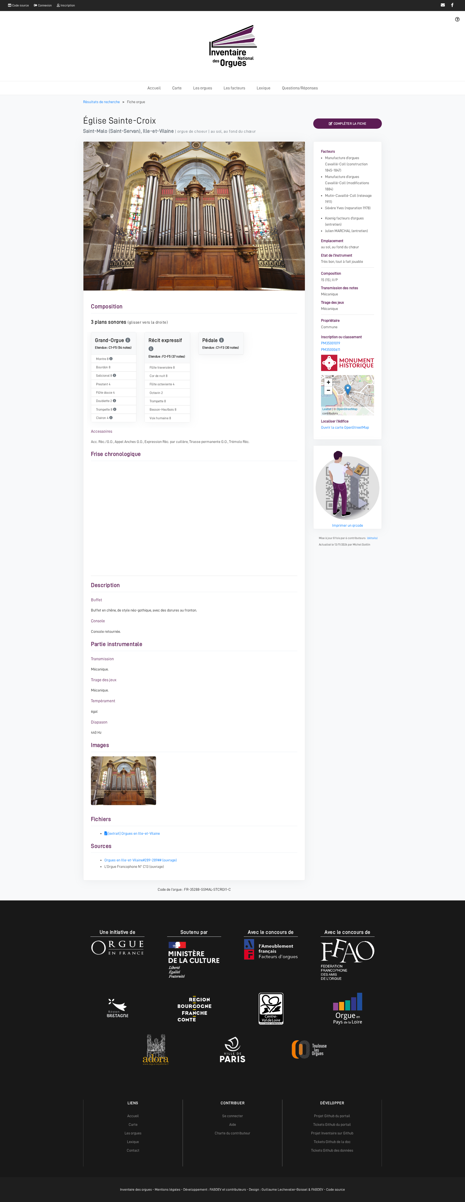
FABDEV (215, 1189)
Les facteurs (234, 88)
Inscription (67, 5)
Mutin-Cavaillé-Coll (340, 195)
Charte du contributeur (232, 1133)
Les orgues (202, 88)
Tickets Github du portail (332, 1124)
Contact (133, 1150)
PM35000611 (330, 349)
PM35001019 (330, 343)
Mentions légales (167, 1189)
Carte (177, 88)
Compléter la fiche (350, 123)
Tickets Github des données (332, 1150)
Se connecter (232, 1116)
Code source (20, 5)
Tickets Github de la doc (332, 1142)
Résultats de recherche (102, 102)
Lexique (263, 88)
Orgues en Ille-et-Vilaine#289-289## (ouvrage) (140, 860)
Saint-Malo (95, 131)
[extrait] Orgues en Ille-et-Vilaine (133, 833)
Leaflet (326, 409)
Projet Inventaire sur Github (332, 1133)
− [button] (328, 390)
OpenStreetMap (347, 409)
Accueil (154, 88)
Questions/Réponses (300, 88)
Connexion (44, 5)
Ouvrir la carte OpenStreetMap (345, 427)
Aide (232, 1124)
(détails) (372, 538)
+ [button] (328, 382)
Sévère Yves (334, 208)
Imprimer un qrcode (347, 525)
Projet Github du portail (332, 1116)
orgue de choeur (192, 131)
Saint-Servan (124, 131)
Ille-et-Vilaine (158, 131)
